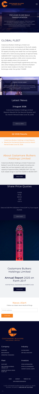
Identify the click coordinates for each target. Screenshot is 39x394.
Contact (17, 379)
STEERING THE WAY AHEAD (19, 92)
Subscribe (7, 315)
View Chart (19, 216)
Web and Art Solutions (26, 387)
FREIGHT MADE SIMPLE (21, 92)
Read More (19, 176)
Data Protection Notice (19, 381)
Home (10, 379)
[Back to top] (2, 391)
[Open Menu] (37, 4)
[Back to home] (12, 4)
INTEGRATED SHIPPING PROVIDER (17, 92)
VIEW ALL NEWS (19, 123)
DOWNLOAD (19, 289)
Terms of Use (27, 379)
